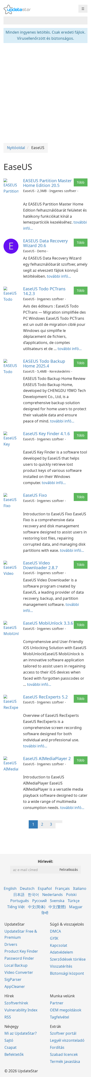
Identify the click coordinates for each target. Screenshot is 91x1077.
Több (80, 182)
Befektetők (14, 1054)
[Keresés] (83, 20)
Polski (71, 894)
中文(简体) (36, 906)
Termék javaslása (65, 1061)
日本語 (18, 894)
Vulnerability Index (20, 1010)
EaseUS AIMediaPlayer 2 (47, 758)
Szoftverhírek (16, 1003)
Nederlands (52, 894)
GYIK (54, 938)
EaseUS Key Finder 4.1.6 (46, 433)
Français (62, 888)
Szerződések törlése (68, 959)
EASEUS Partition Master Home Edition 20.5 (47, 183)
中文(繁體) (57, 906)
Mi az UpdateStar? (20, 1033)
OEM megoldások (65, 1010)
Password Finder (19, 958)
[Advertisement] (45, 92)
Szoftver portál (63, 1033)
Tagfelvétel (59, 1017)
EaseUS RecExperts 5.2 (45, 697)
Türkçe (74, 900)
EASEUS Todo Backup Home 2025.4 (44, 363)
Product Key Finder (21, 951)
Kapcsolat (58, 945)
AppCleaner (14, 986)
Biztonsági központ (67, 973)
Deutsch (27, 888)
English (10, 888)
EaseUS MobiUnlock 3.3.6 (48, 623)
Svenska (57, 900)
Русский (39, 900)
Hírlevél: (45, 861)
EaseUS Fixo (35, 495)
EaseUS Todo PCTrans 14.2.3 (44, 291)
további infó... (59, 276)
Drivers (10, 944)
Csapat (10, 1047)
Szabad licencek (64, 1054)
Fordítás (57, 1047)
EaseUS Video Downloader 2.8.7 (40, 565)
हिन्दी (45, 912)
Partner (56, 1003)
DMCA (55, 931)
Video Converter (18, 972)
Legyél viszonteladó (67, 1040)
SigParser (12, 979)
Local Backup (16, 965)
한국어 (33, 894)
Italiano (79, 888)
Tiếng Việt (16, 906)
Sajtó (8, 1040)
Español (45, 888)
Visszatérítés (61, 966)
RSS (7, 1017)
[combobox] (41, 20)
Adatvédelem (61, 952)
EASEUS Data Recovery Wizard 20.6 (45, 243)
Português (19, 900)
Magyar (76, 906)
